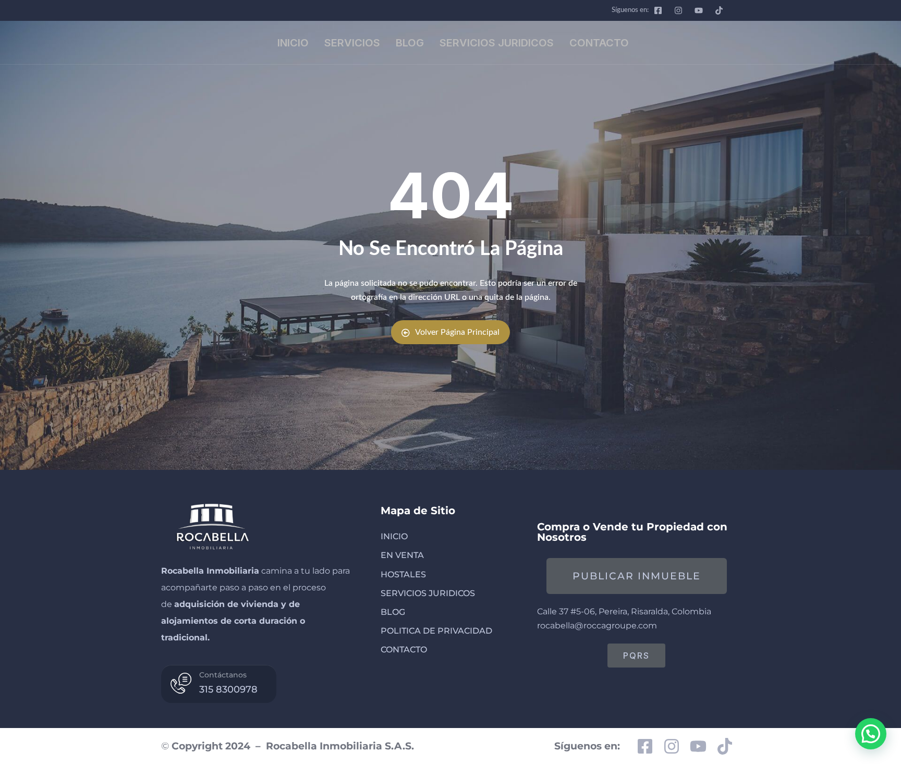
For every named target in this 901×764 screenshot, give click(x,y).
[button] (870, 733)
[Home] (211, 525)
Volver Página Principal (457, 332)
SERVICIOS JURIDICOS (497, 43)
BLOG (410, 43)
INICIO (293, 43)
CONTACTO (599, 43)
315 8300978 (228, 689)
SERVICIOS (352, 43)
